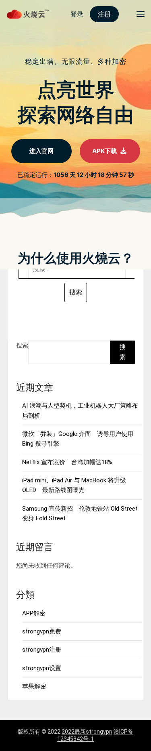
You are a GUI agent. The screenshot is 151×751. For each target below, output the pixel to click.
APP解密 (34, 613)
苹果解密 (34, 686)
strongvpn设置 (41, 668)
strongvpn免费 (41, 631)
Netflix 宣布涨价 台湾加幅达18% (67, 462)
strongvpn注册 (41, 649)
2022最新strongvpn (87, 731)
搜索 (22, 345)
